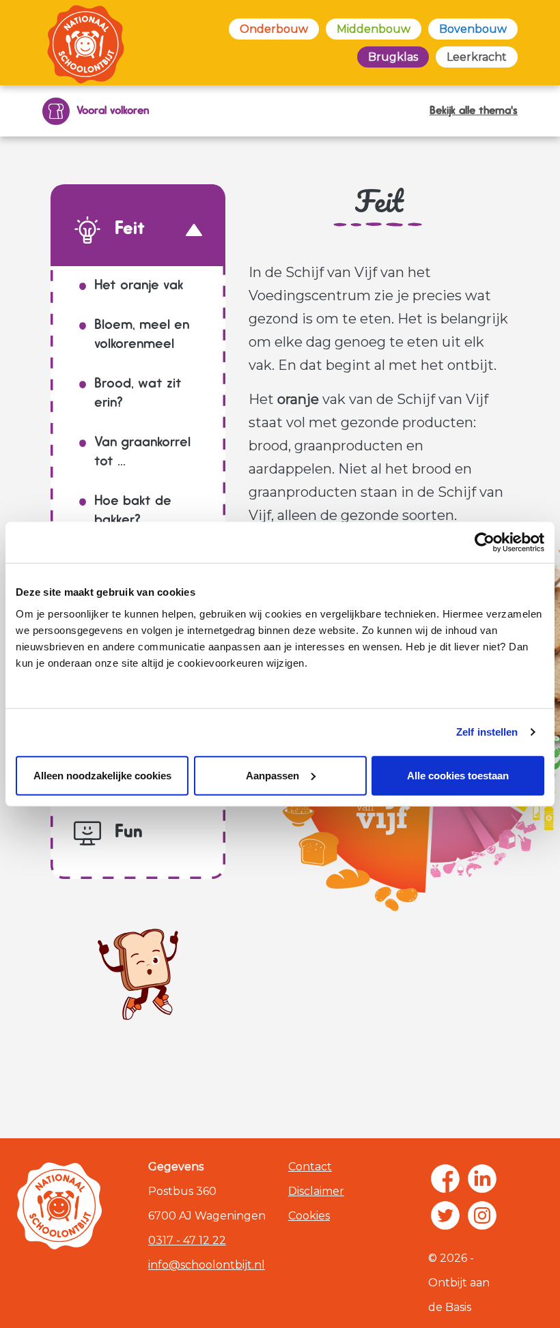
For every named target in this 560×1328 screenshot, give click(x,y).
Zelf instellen (487, 732)
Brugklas (393, 56)
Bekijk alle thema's (474, 111)
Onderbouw (274, 29)
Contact (310, 1166)
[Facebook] (445, 1178)
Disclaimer (316, 1191)
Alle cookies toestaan (458, 775)
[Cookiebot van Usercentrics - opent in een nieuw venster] (484, 542)
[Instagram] (482, 1215)
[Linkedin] (482, 1178)
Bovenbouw (473, 29)
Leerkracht (477, 56)
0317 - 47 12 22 (187, 1240)
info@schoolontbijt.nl (206, 1264)
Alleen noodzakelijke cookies (102, 775)
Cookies (309, 1215)
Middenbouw (373, 29)
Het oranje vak (138, 286)
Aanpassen (272, 775)
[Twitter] (445, 1215)
